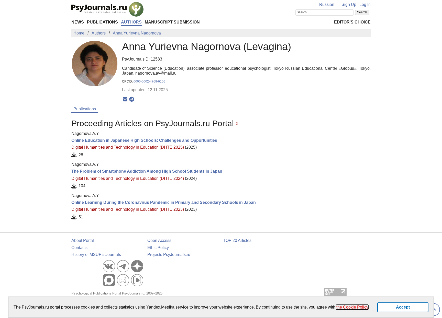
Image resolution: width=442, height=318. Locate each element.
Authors (131, 22)
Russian (326, 4)
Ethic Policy (158, 247)
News (77, 22)
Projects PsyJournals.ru (168, 254)
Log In (365, 4)
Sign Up (348, 4)
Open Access (159, 240)
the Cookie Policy (352, 307)
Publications (102, 22)
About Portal (82, 240)
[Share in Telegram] (131, 99)
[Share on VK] (125, 99)
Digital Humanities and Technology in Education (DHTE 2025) (127, 147)
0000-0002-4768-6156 (149, 81)
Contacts (79, 247)
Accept (403, 307)
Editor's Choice (352, 22)
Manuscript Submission (172, 22)
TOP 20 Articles (237, 240)
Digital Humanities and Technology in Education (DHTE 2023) (127, 209)
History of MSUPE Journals (96, 254)
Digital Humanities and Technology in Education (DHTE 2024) (127, 178)
